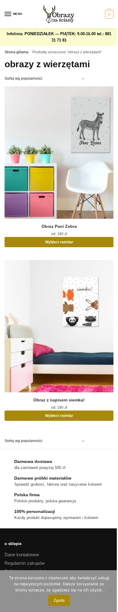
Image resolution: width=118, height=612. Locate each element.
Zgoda (59, 600)
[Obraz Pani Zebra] (59, 152)
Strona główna (16, 52)
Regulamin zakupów (25, 563)
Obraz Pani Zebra (59, 226)
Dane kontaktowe (22, 554)
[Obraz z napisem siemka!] (59, 326)
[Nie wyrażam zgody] (110, 591)
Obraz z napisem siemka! (59, 399)
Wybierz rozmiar (59, 242)
